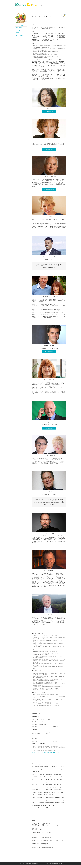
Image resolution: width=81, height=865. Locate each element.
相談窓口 (17, 37)
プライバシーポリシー (46, 863)
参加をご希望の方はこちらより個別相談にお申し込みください (45, 752)
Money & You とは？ (20, 25)
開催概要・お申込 (19, 32)
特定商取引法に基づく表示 (36, 863)
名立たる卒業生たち (19, 27)
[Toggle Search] (60, 4)
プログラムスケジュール (20, 30)
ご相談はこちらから (37, 835)
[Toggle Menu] (65, 4)
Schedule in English (19, 35)
